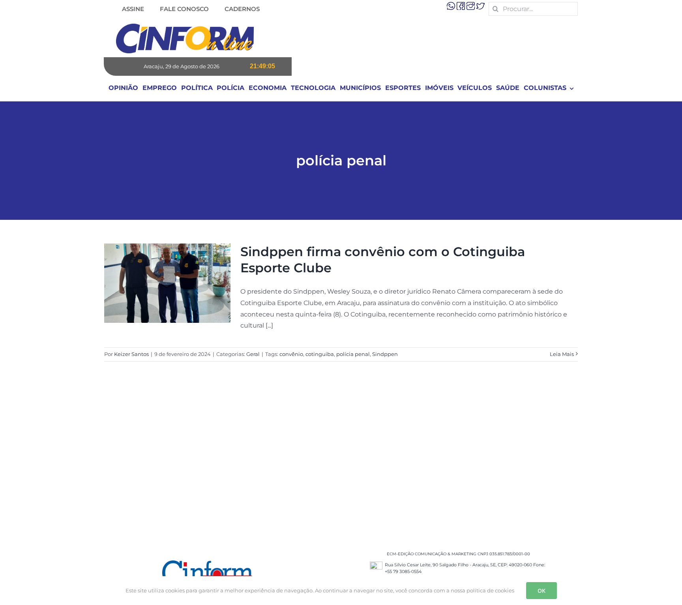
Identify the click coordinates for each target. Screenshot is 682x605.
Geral (253, 354)
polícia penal (353, 354)
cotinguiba (319, 354)
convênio (291, 354)
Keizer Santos (131, 354)
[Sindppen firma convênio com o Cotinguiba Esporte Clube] (167, 283)
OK (541, 590)
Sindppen (385, 354)
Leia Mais (562, 354)
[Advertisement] (341, 463)
